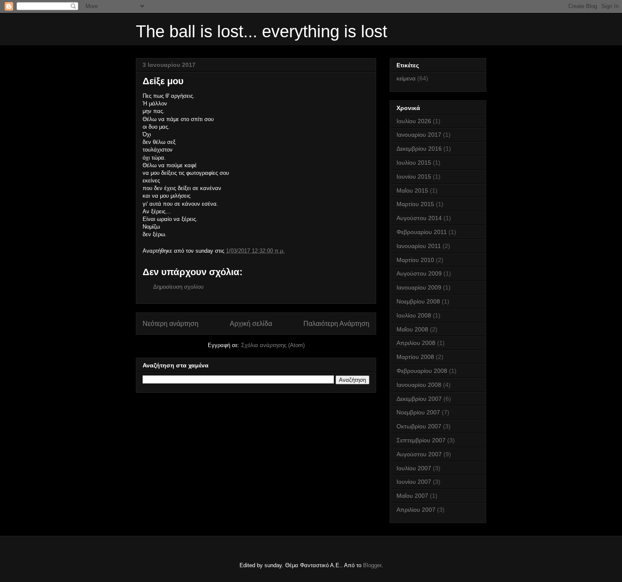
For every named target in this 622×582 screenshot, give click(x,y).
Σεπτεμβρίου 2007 (421, 440)
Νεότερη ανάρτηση (170, 323)
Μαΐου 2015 (412, 190)
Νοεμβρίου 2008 (418, 301)
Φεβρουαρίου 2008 (421, 370)
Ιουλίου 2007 (413, 468)
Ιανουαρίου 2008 (418, 384)
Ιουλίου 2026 (413, 121)
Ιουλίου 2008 (413, 315)
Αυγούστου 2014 (419, 218)
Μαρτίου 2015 (415, 204)
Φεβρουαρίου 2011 (421, 232)
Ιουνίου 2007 (413, 481)
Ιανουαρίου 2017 (418, 134)
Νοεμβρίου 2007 (418, 412)
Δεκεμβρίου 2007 (419, 398)
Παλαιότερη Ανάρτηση (336, 323)
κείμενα (406, 78)
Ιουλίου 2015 (413, 162)
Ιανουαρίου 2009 (418, 287)
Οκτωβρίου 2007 (418, 426)
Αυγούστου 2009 (419, 273)
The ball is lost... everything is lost (261, 31)
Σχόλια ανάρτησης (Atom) (273, 345)
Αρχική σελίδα (251, 323)
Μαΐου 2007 (412, 495)
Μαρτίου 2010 (415, 260)
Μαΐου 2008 (412, 329)
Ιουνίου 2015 (413, 176)
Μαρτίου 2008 (415, 356)
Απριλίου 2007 (415, 509)
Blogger (372, 565)
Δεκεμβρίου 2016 (419, 148)
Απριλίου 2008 (415, 342)
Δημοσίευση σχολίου (178, 287)
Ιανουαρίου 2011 (418, 246)
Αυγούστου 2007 (419, 454)
